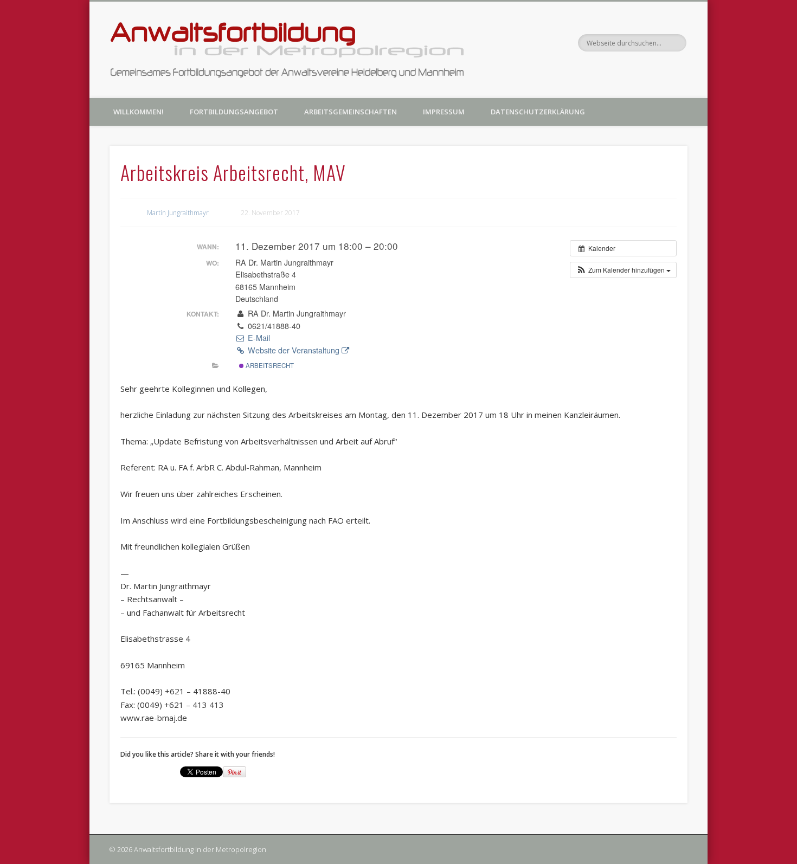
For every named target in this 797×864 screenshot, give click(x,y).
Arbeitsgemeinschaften (350, 112)
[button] (623, 270)
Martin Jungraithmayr (178, 212)
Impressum (444, 112)
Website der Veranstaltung (294, 350)
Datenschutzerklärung (538, 112)
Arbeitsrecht (269, 365)
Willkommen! (138, 112)
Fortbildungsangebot (234, 112)
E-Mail (257, 337)
